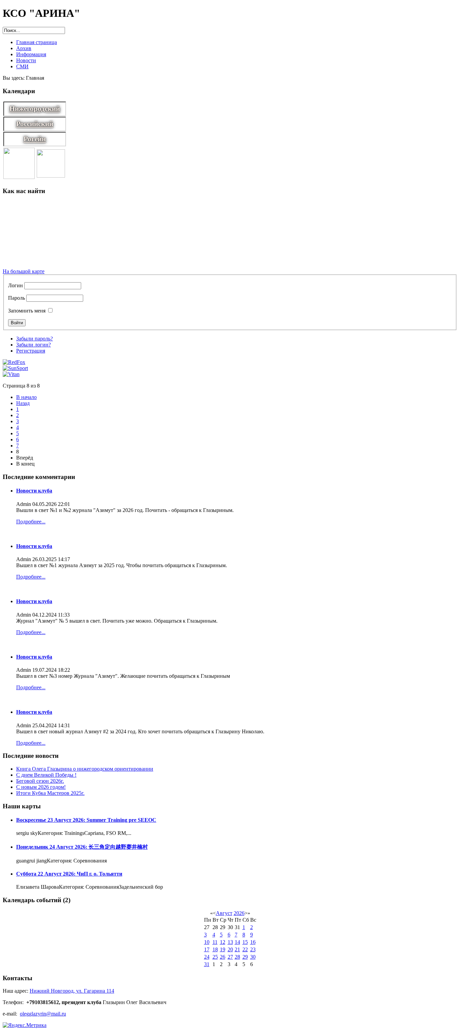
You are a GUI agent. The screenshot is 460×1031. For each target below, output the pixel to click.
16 (253, 942)
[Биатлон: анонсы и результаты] (51, 176)
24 (206, 957)
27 (230, 957)
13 (230, 942)
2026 (239, 913)
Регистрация (30, 351)
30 (253, 957)
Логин (15, 285)
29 (245, 957)
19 (222, 949)
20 (230, 949)
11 (215, 942)
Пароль (16, 298)
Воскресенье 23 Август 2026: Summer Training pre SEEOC (86, 820)
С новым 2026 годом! (41, 787)
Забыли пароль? (34, 338)
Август (224, 913)
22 (245, 949)
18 (215, 949)
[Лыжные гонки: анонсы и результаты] (19, 177)
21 (237, 949)
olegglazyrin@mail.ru (43, 1014)
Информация (31, 54)
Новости (26, 60)
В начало (26, 397)
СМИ (22, 66)
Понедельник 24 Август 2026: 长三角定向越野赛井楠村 (82, 847)
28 (237, 957)
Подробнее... (30, 521)
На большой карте (23, 271)
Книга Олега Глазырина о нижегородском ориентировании (84, 769)
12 (222, 942)
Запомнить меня (26, 311)
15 (245, 942)
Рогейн (35, 139)
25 (215, 957)
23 (253, 949)
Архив (23, 48)
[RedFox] (14, 362)
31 (206, 964)
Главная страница (36, 42)
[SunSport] (15, 368)
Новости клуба (34, 490)
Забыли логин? (33, 344)
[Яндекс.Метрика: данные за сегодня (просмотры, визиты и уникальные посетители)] (24, 1025)
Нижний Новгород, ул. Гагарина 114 (72, 991)
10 (206, 942)
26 (222, 957)
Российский (34, 124)
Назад (23, 403)
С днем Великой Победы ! (46, 775)
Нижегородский (34, 109)
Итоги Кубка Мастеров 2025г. (50, 793)
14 (237, 942)
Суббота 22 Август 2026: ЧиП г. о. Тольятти (69, 874)
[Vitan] (11, 374)
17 (206, 949)
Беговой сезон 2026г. (40, 781)
